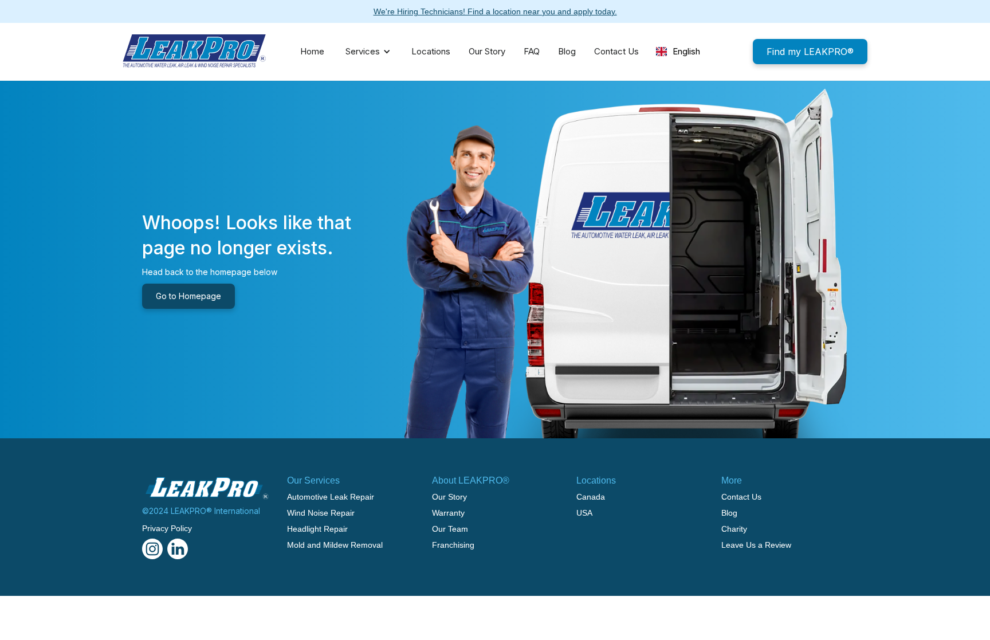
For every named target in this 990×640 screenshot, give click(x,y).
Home (312, 51)
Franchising (453, 544)
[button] (365, 51)
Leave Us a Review (756, 544)
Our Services (313, 480)
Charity (734, 528)
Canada (590, 496)
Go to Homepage (188, 296)
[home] (194, 51)
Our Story (487, 51)
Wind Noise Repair (321, 512)
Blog (567, 51)
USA (584, 512)
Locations (430, 51)
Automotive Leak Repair (330, 496)
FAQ (532, 51)
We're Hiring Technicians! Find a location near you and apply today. (495, 11)
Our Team (450, 528)
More (731, 480)
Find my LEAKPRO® (810, 51)
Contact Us (616, 51)
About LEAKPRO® (470, 480)
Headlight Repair (317, 528)
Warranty (448, 512)
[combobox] (678, 51)
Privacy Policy (167, 528)
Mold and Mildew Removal (335, 544)
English (686, 51)
